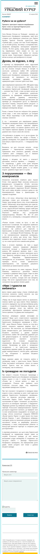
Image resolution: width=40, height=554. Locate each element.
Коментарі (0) (7, 465)
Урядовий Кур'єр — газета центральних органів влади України (20, 8)
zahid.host (21, 551)
